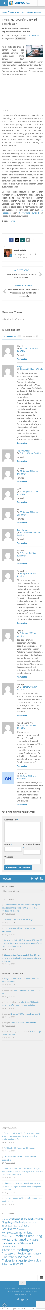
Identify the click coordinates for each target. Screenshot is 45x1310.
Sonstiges (14, 12)
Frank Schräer (32, 35)
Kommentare (13, 336)
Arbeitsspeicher (17, 1218)
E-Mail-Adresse (31, 846)
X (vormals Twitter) (29, 213)
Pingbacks (31, 336)
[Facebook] (32, 879)
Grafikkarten (10, 1229)
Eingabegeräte (10, 1222)
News (4, 12)
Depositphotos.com (22, 1294)
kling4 (6, 978)
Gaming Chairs (13, 1226)
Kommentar (11, 819)
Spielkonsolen (32, 1260)
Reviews (23, 1253)
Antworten (22, 359)
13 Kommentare (33, 12)
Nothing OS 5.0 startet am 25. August (19, 919)
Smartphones (10, 1257)
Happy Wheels (23, 451)
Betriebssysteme (34, 1218)
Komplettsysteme (12, 1232)
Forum (12, 221)
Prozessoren (9, 1253)
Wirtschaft (16, 1263)
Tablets (5, 1264)
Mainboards (8, 1236)
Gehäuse (24, 1225)
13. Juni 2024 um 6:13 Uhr (31, 369)
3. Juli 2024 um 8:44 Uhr (30, 453)
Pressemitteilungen (17, 1250)
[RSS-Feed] (41, 879)
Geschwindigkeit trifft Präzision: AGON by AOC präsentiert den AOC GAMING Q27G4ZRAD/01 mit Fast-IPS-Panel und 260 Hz (22, 943)
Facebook (20, 38)
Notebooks (28, 1243)
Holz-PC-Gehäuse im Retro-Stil (24, 1023)
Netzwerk (7, 1243)
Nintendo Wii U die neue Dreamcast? (25, 1014)
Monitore (7, 1239)
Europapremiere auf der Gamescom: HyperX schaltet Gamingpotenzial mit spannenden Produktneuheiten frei (21, 908)
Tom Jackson (23, 530)
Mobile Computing (29, 1236)
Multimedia (20, 1239)
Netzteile (33, 1239)
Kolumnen (21, 1229)
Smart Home (35, 1253)
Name (8, 844)
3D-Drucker (5, 1219)
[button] (11, 240)
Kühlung (27, 1232)
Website (8, 857)
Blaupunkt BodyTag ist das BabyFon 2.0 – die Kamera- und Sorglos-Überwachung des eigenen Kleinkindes (21, 958)
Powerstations (9, 1246)
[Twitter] (36, 879)
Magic (19, 366)
